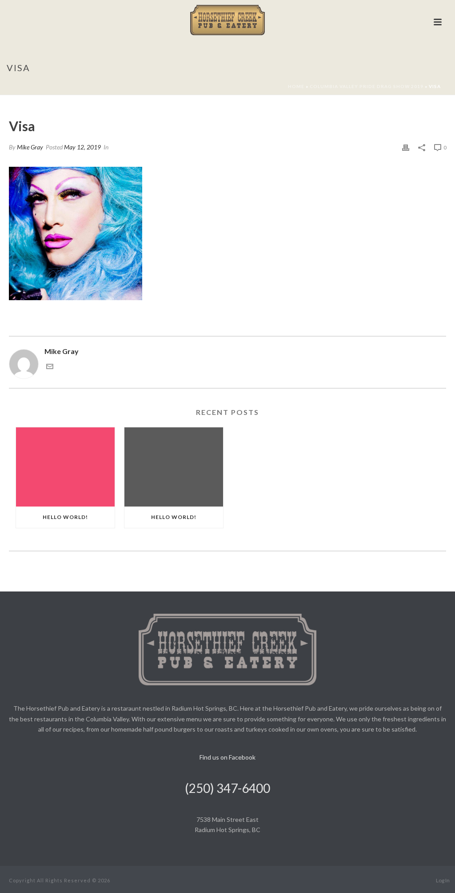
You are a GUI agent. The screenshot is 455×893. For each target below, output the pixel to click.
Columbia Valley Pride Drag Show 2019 (366, 86)
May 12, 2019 (82, 147)
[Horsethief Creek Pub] (227, 20)
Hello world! (65, 517)
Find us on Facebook (227, 757)
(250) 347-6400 (227, 788)
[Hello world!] (65, 467)
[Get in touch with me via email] (49, 367)
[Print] (405, 147)
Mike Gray (30, 147)
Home (296, 86)
